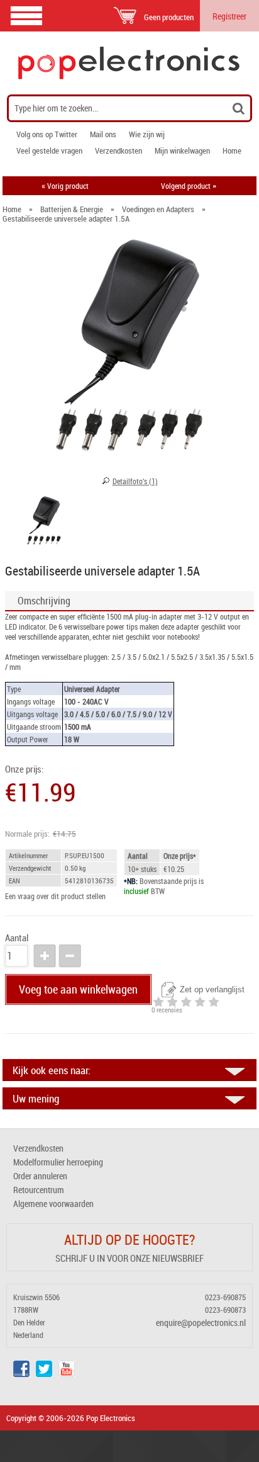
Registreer (229, 16)
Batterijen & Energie (71, 209)
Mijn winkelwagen (182, 150)
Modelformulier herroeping (58, 1162)
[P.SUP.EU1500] (44, 522)
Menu (26, 15)
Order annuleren (40, 1176)
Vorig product (65, 186)
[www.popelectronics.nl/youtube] (66, 1374)
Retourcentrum (38, 1190)
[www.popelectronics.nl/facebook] (21, 1374)
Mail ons (103, 134)
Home (232, 150)
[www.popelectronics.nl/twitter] (44, 1374)
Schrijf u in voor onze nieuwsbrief (129, 1258)
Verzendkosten (118, 150)
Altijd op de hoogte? (129, 1239)
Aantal (16, 938)
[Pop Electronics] (129, 63)
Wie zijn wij (147, 134)
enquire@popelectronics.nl (201, 1323)
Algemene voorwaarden (53, 1204)
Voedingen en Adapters (158, 209)
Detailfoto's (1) (135, 481)
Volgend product (188, 186)
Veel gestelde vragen (49, 150)
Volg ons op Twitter (46, 134)
